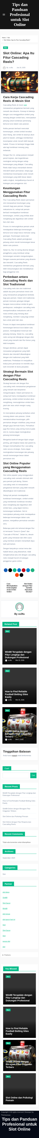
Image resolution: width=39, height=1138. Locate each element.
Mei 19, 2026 (19, 660)
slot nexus (6, 914)
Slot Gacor (6, 903)
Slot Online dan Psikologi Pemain (15, 816)
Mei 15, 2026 (19, 700)
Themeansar (5, 1115)
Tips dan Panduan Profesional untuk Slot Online (20, 14)
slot (25, 105)
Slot (5, 48)
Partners (7, 955)
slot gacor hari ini (9, 919)
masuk (14, 755)
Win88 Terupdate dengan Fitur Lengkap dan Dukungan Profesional (18, 655)
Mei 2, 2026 (19, 739)
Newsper (28, 1112)
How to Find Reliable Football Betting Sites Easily (16, 694)
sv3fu (11, 67)
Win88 (5, 908)
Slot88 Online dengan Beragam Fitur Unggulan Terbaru (18, 734)
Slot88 (5, 898)
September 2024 (9, 858)
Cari (7, 768)
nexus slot (6, 941)
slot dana (6, 892)
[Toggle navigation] (4, 14)
